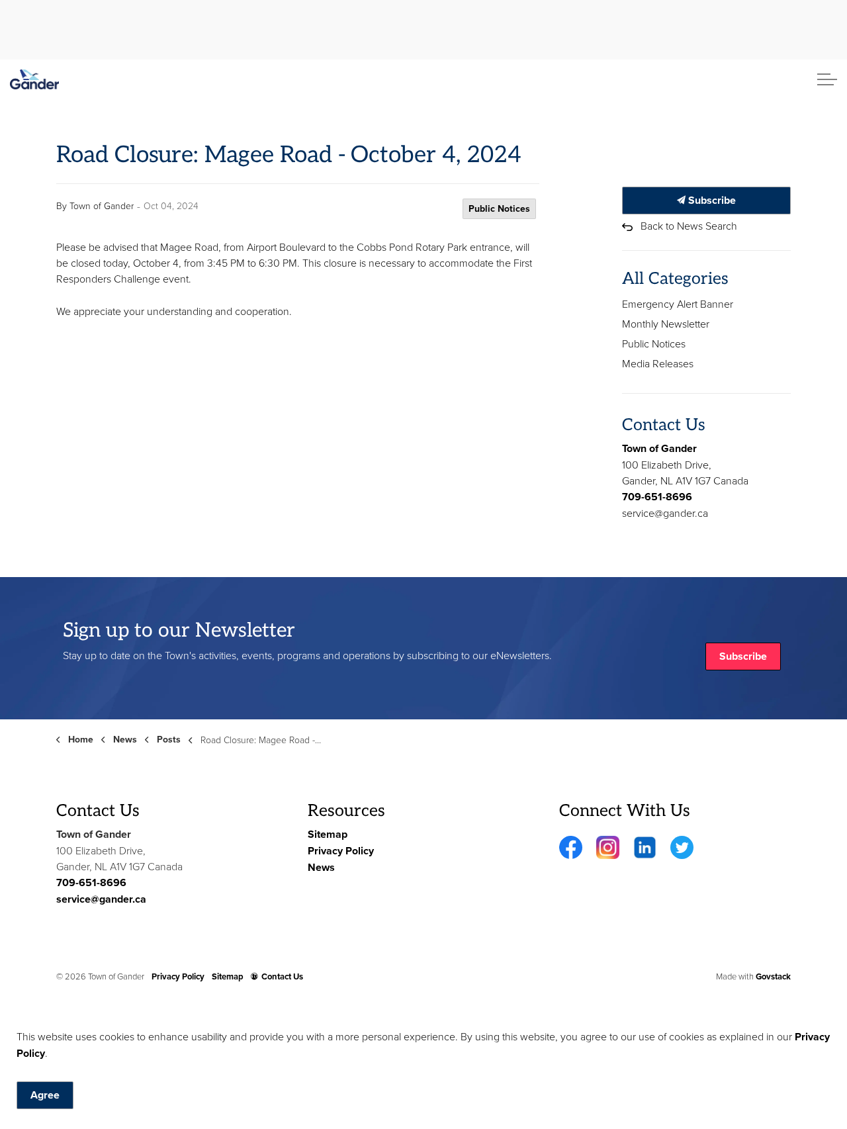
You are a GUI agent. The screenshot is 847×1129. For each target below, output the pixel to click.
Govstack (773, 976)
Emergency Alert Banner (677, 303)
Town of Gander (101, 205)
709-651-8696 (657, 496)
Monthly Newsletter (665, 323)
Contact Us (282, 976)
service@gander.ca (101, 899)
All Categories (675, 277)
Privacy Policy (341, 850)
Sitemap (327, 834)
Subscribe (711, 200)
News (321, 867)
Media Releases (657, 363)
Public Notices (499, 208)
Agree (45, 1095)
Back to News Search (689, 225)
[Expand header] (827, 79)
